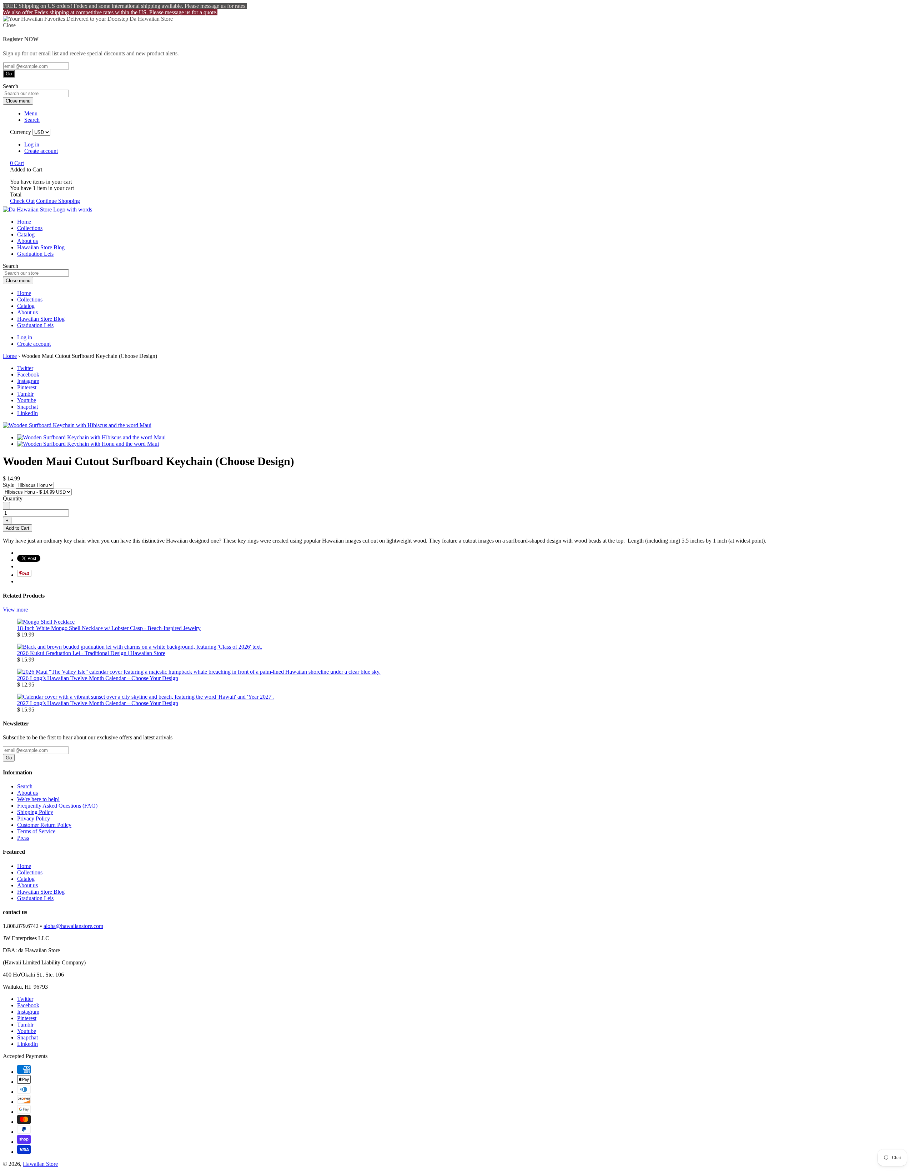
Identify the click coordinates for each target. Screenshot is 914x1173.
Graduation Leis (35, 254)
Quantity (12, 498)
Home (24, 222)
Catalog (26, 234)
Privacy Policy (33, 818)
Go (9, 73)
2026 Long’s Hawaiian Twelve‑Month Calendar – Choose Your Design (97, 678)
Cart (17, 163)
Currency (20, 132)
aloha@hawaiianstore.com (73, 926)
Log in (31, 144)
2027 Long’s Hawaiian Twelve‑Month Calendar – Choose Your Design (97, 703)
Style (9, 485)
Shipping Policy (35, 812)
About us (27, 241)
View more (15, 610)
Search (24, 786)
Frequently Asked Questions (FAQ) (57, 806)
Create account (41, 151)
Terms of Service (36, 831)
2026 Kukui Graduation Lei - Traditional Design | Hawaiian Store (91, 653)
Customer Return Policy (44, 825)
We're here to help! (38, 799)
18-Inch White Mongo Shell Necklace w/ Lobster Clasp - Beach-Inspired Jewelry (109, 628)
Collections (29, 228)
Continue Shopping (58, 201)
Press (23, 838)
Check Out (22, 201)
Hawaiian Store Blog (41, 247)
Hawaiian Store (40, 1164)
